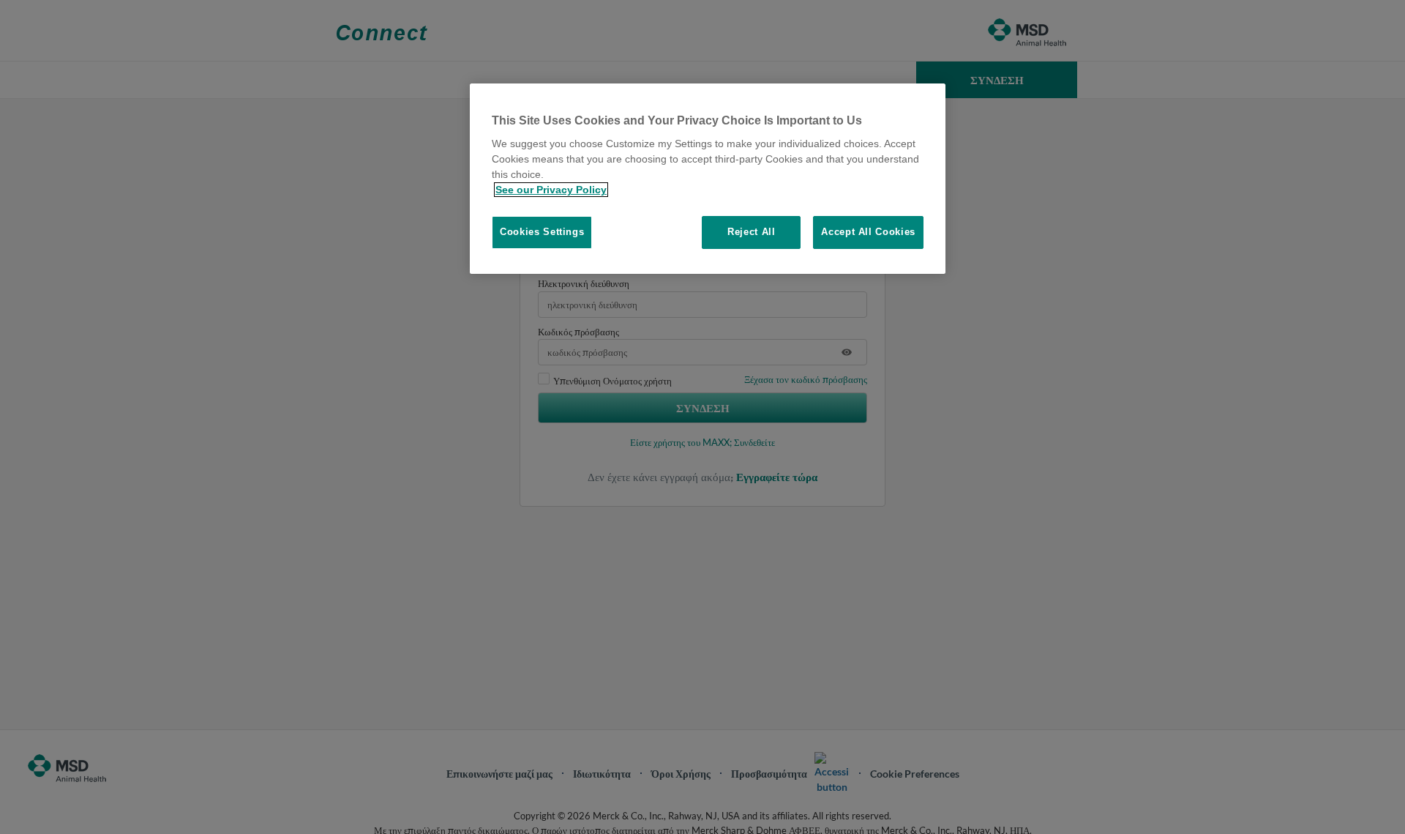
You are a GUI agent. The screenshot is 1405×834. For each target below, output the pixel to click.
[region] (707, 178)
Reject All (751, 231)
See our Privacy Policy (551, 190)
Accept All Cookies (868, 231)
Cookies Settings (542, 231)
